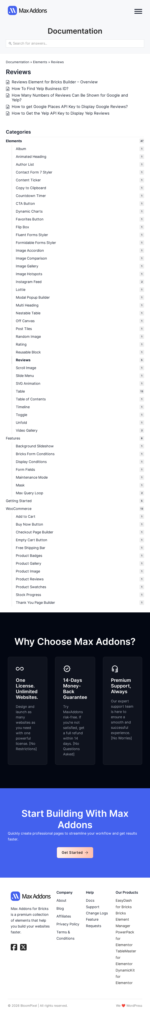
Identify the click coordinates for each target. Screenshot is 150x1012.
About (61, 900)
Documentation (17, 62)
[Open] (138, 11)
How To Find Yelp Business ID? (40, 88)
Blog (60, 908)
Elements (40, 62)
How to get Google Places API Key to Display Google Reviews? (70, 106)
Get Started (72, 852)
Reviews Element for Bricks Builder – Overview (55, 82)
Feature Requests (93, 922)
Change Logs (97, 913)
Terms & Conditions (65, 935)
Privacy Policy (67, 924)
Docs (90, 900)
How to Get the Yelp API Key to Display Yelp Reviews (60, 113)
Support (92, 907)
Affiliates (63, 916)
